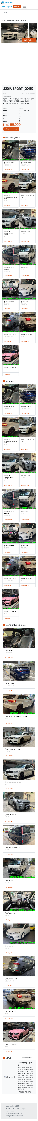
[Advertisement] (19, 64)
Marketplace (11, 20)
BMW (18, 20)
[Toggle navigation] (24, 7)
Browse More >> (28, 1058)
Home (3, 20)
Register (17, 6)
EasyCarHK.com (12, 1108)
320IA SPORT (25, 20)
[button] (14, 33)
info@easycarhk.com (14, 1116)
